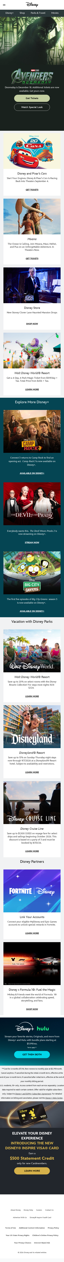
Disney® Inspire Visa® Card (40, 1217)
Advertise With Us (20, 1217)
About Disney (16, 1210)
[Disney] (32, 4)
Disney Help (28, 1210)
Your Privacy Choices (22, 1243)
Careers (39, 1210)
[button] (4, 5)
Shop (22, 13)
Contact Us (49, 1210)
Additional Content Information (32, 1228)
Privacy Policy (53, 1228)
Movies (54, 13)
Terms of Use (10, 1228)
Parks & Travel (38, 13)
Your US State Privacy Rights (17, 1235)
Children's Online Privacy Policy (45, 1235)
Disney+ (10, 13)
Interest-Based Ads (42, 1243)
